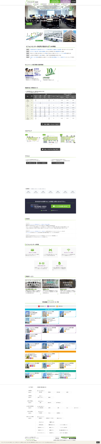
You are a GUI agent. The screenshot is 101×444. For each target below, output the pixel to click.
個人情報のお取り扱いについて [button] (50, 442)
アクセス (51, 4)
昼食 (53, 57)
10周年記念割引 (41, 424)
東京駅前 (49, 392)
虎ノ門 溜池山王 (58, 402)
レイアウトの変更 (63, 53)
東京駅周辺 (30, 391)
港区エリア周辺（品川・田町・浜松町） (40, 27)
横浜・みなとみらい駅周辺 (30, 417)
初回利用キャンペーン (41, 427)
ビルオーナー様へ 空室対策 (63, 432)
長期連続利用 (58, 51)
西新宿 (49, 397)
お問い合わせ (73, 4)
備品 (46, 53)
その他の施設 (73, 1)
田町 (58, 407)
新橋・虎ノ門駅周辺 (30, 401)
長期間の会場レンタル (52, 424)
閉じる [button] (98, 442)
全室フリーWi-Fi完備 (34, 57)
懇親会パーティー (57, 57)
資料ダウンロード (65, 4)
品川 (67, 407)
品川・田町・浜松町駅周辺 (30, 407)
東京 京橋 (40, 392)
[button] (49, 144)
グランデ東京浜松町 (40, 407)
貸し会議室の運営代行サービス (63, 430)
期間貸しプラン (52, 430)
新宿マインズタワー (40, 397)
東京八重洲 (58, 392)
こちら (41, 236)
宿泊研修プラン (51, 432)
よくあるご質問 (44, 210)
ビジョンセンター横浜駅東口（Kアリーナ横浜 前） (37, 231)
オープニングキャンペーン (40, 432)
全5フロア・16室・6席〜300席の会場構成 (37, 51)
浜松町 (49, 407)
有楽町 (67, 392)
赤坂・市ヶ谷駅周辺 (30, 412)
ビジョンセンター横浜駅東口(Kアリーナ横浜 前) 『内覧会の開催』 (39, 224)
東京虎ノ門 (49, 402)
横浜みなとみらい (59, 418)
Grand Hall (28, 232)
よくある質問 (57, 4)
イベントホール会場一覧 (63, 427)
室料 (41, 55)
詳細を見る (29, 23)
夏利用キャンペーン (41, 430)
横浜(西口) (40, 418)
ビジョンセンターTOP (29, 27)
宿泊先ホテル (63, 57)
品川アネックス (76, 407)
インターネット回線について (63, 424)
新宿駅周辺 (30, 396)
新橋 (40, 402)
